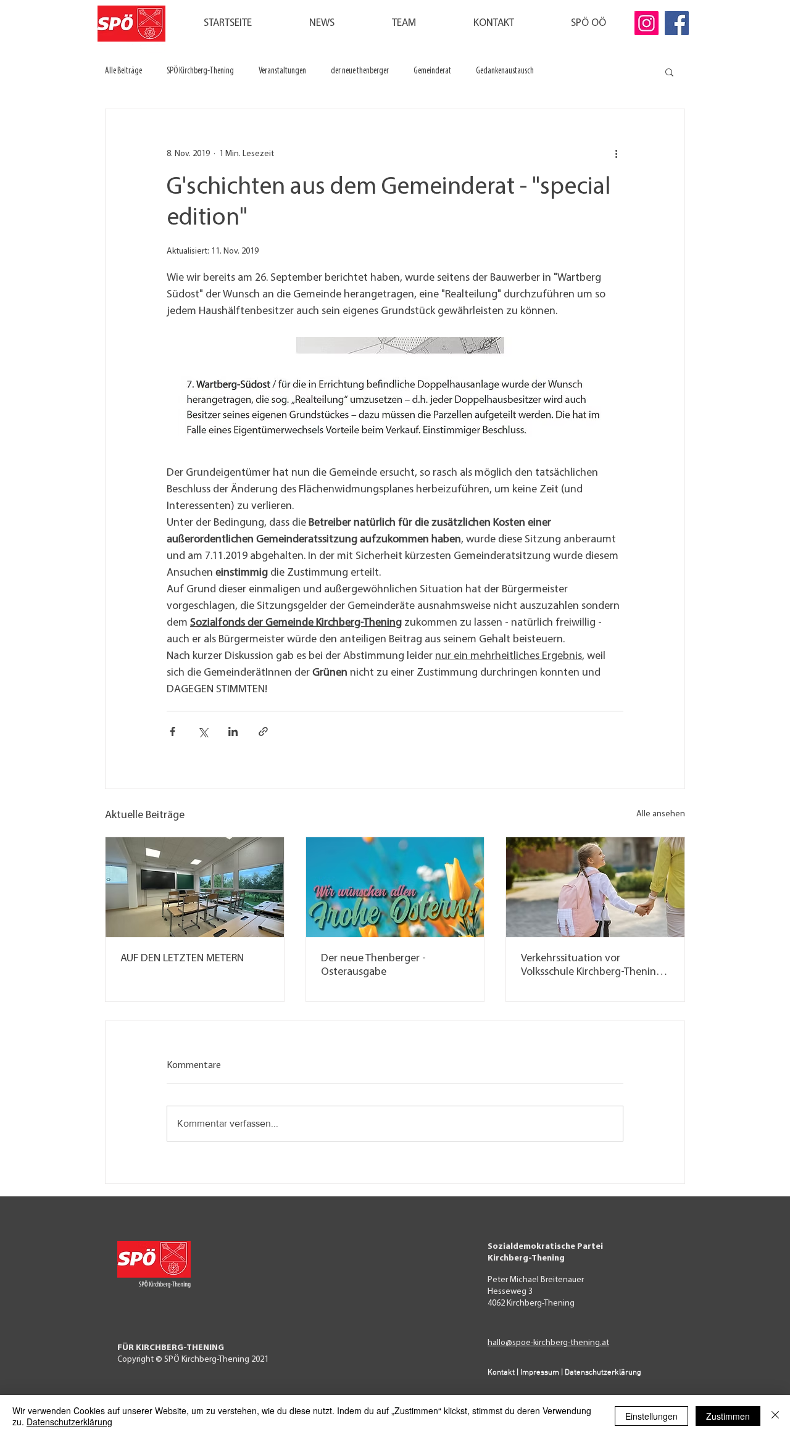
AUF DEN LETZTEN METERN (182, 958)
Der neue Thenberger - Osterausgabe (373, 965)
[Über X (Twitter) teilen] (203, 731)
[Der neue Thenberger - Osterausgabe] (395, 887)
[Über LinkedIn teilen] (233, 731)
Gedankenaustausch (505, 71)
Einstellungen (651, 1416)
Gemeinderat (432, 71)
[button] (669, 72)
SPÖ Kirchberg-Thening (200, 71)
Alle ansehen (660, 814)
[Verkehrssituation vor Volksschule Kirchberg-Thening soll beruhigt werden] (595, 887)
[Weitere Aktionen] (616, 153)
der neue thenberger (360, 71)
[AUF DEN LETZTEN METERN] (195, 887)
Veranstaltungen (282, 71)
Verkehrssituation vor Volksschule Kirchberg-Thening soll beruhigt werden (591, 966)
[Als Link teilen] (263, 731)
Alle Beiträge (123, 71)
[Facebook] (677, 23)
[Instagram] (646, 23)
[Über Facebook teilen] (172, 731)
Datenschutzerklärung (69, 1421)
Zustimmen (728, 1416)
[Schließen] (775, 1416)
